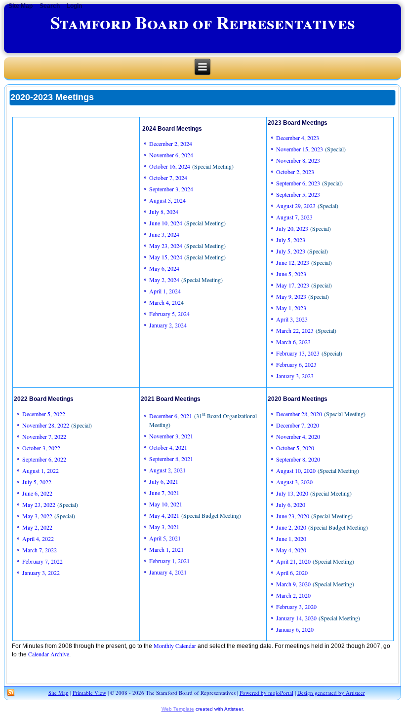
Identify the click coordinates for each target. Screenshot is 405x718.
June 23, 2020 (293, 516)
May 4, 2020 (291, 550)
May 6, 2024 (164, 268)
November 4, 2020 (298, 436)
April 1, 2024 (165, 291)
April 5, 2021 (165, 538)
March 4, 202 (165, 302)
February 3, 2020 (296, 606)
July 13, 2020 (292, 493)
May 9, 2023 (291, 296)
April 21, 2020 (293, 561)
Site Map (58, 692)
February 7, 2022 (42, 561)
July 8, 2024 (163, 211)
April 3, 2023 (292, 319)
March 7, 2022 (39, 550)
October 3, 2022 (41, 448)
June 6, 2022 (37, 493)
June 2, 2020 (291, 527)
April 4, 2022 (38, 538)
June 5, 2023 (291, 274)
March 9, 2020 (293, 584)
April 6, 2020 (292, 572)
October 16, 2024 (169, 166)
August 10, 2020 (296, 470)
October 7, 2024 (169, 177)
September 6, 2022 (44, 459)
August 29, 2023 (296, 206)
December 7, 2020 (297, 425)
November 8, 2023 (298, 160)
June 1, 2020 (291, 538)
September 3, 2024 (171, 189)
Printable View (89, 692)
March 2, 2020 (293, 595)
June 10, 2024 (166, 223)
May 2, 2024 (164, 280)
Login (74, 5)
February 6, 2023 (297, 364)
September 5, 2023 (298, 194)
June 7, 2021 (164, 493)
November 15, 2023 (299, 149)
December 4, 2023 (297, 138)
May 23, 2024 (166, 246)
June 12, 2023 (292, 262)
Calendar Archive (48, 654)
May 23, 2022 (38, 504)
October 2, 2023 (295, 172)
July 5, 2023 (291, 240)
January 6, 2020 (295, 629)
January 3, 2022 (41, 572)
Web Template (178, 709)
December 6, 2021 (170, 416)
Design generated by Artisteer (331, 692)
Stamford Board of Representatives (202, 22)
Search (50, 5)
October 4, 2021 (168, 447)
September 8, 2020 (298, 459)
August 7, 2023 (294, 217)
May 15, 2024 (165, 257)
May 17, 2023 (292, 285)
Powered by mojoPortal (266, 692)
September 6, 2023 (298, 183)
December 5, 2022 (43, 414)
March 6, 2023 (293, 342)
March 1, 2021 (166, 549)
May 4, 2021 (164, 515)
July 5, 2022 (36, 482)
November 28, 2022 (45, 425)
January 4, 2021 (168, 572)
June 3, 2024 (164, 234)
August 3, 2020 (294, 482)
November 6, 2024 (171, 155)
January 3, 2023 (295, 376)
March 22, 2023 (295, 330)
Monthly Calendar (175, 645)
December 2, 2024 (170, 143)
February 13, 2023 (298, 353)
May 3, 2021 (164, 527)
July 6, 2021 (163, 481)
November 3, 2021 (171, 436)
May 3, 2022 (37, 516)
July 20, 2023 (292, 228)
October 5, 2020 (295, 448)
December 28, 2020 (300, 414)
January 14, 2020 (296, 618)
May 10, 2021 (165, 504)
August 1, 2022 (40, 470)
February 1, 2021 (169, 561)
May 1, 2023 (291, 308)
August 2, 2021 (167, 470)
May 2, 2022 (37, 527)
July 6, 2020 (290, 504)
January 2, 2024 (168, 325)
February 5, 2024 (169, 314)
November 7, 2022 (44, 436)
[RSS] (11, 693)
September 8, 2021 (171, 459)
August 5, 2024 (167, 200)
